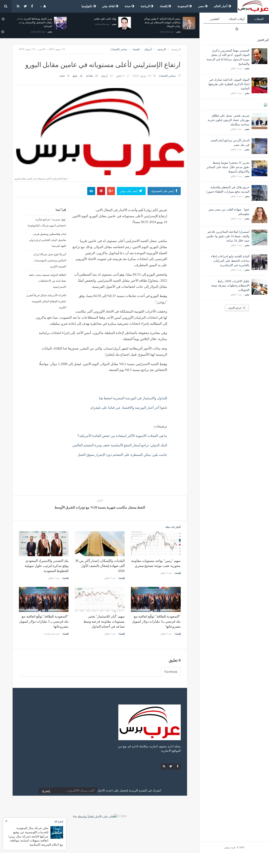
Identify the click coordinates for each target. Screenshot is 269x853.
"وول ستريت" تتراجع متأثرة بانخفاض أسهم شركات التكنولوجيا (47, 222)
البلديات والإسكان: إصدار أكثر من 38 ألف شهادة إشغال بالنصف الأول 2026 (99, 566)
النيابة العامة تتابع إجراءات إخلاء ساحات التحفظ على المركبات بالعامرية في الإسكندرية (230, 261)
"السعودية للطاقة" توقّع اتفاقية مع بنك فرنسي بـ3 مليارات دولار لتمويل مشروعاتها (156, 621)
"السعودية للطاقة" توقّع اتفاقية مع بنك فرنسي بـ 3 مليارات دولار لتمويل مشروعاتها (44, 621)
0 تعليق (120, 75)
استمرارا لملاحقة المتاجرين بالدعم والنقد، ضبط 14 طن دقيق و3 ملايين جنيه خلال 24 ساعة (227, 236)
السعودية (183, 6)
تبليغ (75, 75)
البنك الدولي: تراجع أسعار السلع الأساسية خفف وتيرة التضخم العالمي (119, 445)
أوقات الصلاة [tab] (237, 19)
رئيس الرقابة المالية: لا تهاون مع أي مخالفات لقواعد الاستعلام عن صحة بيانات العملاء (162, 22)
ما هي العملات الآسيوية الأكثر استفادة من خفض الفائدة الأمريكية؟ (122, 436)
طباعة (89, 75)
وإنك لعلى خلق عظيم (105, 18)
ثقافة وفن (109, 6)
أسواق (148, 49)
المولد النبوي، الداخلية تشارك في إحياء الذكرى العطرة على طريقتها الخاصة (228, 84)
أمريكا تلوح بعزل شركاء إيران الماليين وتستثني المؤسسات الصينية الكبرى (49, 260)
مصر (201, 6)
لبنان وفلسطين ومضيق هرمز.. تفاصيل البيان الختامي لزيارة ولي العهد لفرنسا (47, 240)
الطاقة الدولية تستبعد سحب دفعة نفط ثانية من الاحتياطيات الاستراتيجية (47, 281)
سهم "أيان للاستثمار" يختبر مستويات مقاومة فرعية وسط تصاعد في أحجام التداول (104, 621)
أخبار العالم (221, 6)
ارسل (104, 75)
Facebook (170, 671)
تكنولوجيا (87, 6)
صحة (128, 6)
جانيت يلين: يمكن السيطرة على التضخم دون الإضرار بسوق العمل (122, 454)
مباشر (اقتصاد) (119, 49)
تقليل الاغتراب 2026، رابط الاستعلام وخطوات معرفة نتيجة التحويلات (230, 286)
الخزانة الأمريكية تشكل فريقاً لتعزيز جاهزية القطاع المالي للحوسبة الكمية (46, 301)
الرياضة (146, 6)
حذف (62, 75)
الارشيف (161, 49)
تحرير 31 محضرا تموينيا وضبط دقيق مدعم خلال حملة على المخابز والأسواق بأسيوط (228, 167)
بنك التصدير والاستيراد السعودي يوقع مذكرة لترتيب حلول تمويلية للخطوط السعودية (47, 566)
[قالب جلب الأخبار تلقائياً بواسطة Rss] (95, 816)
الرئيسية (176, 49)
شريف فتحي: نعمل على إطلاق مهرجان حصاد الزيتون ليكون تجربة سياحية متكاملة (228, 120)
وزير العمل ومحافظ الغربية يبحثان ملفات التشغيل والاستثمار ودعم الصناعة (34, 22)
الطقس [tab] (214, 19)
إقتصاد (164, 6)
